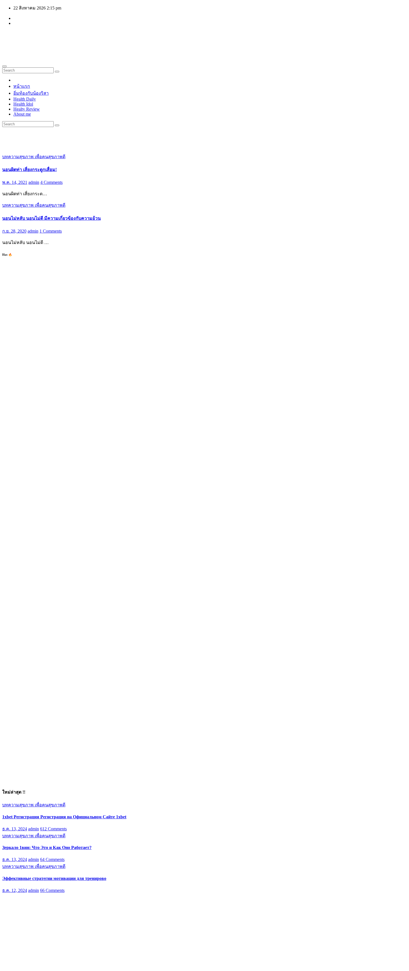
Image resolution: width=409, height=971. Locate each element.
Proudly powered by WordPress (30, 964)
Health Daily (24, 99)
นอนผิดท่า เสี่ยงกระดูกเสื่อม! (29, 169)
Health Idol (23, 104)
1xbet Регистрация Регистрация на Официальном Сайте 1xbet (64, 816)
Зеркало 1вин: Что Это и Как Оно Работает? (47, 847)
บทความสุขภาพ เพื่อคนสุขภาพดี (33, 156)
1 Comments (51, 231)
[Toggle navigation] (4, 66)
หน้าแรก (21, 86)
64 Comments (52, 859)
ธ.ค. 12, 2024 (14, 890)
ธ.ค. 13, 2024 (14, 828)
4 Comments (51, 182)
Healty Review (26, 109)
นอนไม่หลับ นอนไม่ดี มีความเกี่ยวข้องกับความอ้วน (51, 218)
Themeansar (107, 964)
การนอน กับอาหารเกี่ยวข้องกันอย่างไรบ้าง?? (45, 910)
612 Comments (53, 828)
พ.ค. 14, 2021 (14, 182)
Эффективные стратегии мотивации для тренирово (54, 878)
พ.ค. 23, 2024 (14, 923)
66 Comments (52, 890)
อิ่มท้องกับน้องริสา (31, 93)
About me (22, 114)
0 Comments (51, 923)
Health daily (36, 38)
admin (33, 182)
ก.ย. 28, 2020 (14, 231)
